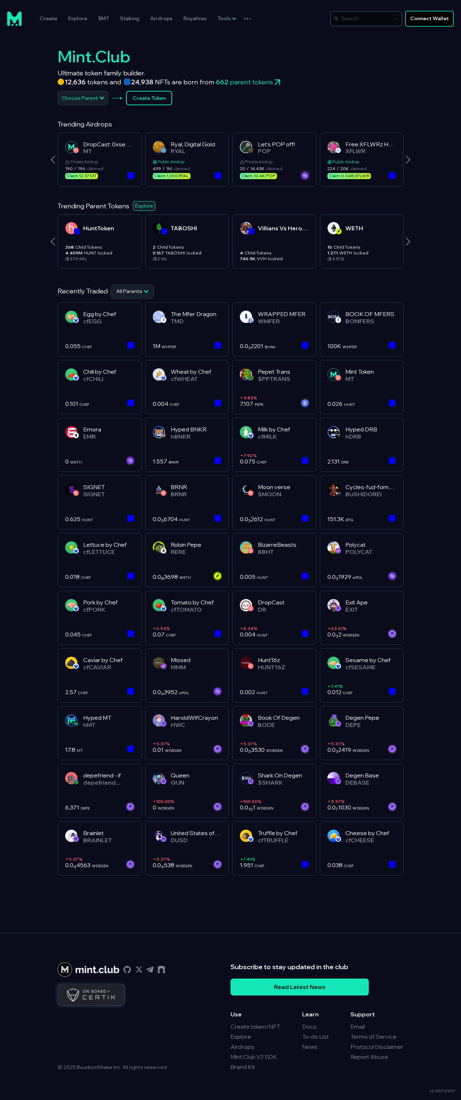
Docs (309, 1026)
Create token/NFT (255, 1026)
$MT (103, 18)
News (310, 1046)
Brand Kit (242, 1066)
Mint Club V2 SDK (253, 1056)
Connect (429, 18)
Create (48, 18)
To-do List (315, 1036)
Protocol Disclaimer (376, 1046)
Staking (129, 18)
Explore (77, 18)
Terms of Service (373, 1036)
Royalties (195, 18)
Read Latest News (300, 986)
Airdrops (161, 18)
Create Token (149, 98)
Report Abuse (369, 1056)
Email (357, 1026)
